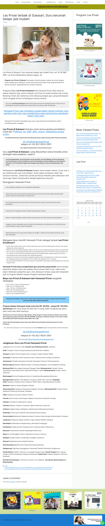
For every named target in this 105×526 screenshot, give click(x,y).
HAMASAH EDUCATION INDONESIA (52, 7)
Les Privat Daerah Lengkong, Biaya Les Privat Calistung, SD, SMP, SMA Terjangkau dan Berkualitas (27, 469)
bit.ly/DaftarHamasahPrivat (36, 141)
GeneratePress (35, 520)
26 (85, 215)
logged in (13, 482)
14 (93, 210)
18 (82, 213)
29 (96, 215)
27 (89, 215)
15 (96, 210)
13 (89, 210)
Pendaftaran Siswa (51, 2)
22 (96, 213)
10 (78, 210)
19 (85, 213)
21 (93, 213)
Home (17, 2)
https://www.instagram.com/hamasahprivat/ (39, 339)
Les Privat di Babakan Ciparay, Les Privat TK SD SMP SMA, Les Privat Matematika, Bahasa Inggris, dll (28, 467)
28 (93, 215)
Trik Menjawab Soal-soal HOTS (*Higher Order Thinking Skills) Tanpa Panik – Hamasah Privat (88, 177)
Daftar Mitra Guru (69, 2)
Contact (60, 2)
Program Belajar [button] (37, 2)
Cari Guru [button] (85, 2)
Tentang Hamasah (25, 2)
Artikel (78, 2)
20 (89, 213)
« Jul (88, 222)
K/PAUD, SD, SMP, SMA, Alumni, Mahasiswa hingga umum (33, 132)
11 (81, 210)
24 (78, 215)
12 (85, 210)
